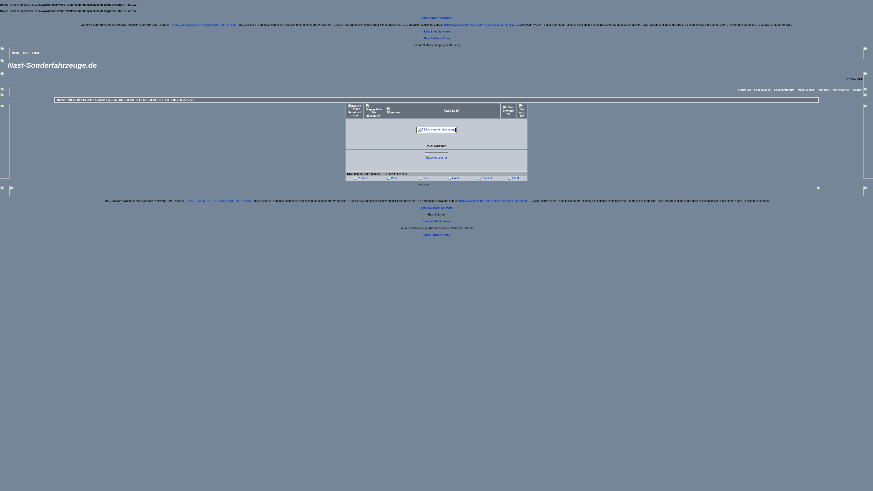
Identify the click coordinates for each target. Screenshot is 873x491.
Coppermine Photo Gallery (442, 185)
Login (35, 52)
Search (857, 90)
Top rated (823, 90)
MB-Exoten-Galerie (80, 100)
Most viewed (806, 90)
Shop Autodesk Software (437, 207)
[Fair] (423, 178)
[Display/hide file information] (374, 110)
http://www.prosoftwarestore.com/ (464, 24)
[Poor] (392, 178)
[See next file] (522, 110)
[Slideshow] (393, 111)
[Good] (454, 178)
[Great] (513, 178)
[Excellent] (484, 178)
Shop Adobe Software (437, 221)
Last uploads (762, 90)
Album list (744, 90)
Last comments (784, 90)
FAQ (25, 52)
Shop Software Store (436, 38)
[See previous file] (509, 110)
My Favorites (841, 90)
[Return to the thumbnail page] (354, 111)
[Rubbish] (361, 178)
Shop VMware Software (436, 18)
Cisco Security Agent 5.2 (500, 24)
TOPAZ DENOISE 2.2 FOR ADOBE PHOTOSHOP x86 (203, 24)
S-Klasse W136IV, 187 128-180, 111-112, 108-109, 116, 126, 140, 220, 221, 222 (144, 100)
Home (16, 52)
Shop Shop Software (437, 31)
